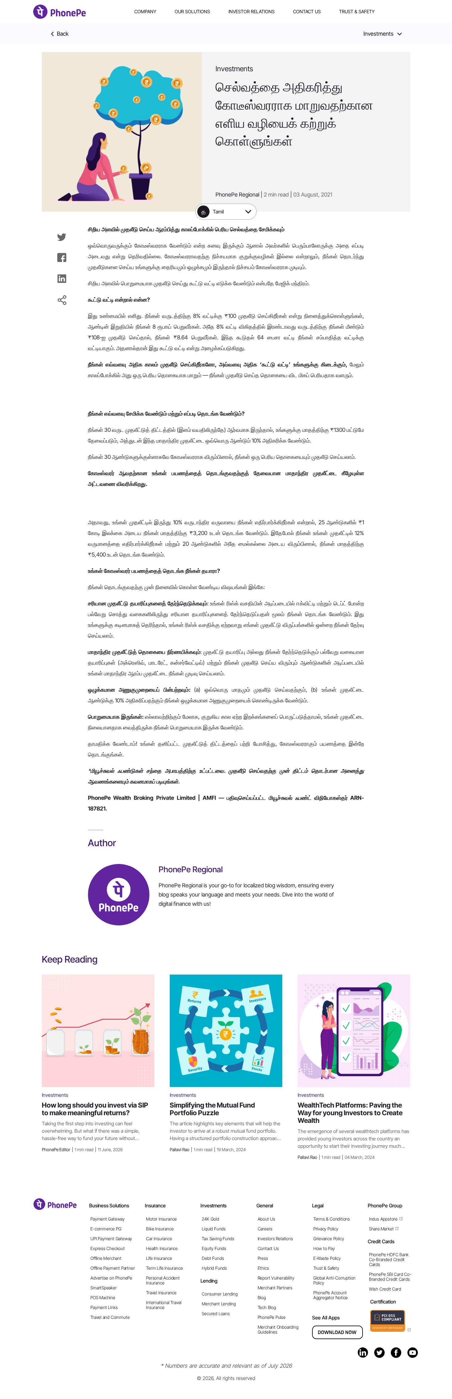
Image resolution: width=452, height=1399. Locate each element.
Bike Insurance (159, 1228)
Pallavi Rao (208, 1149)
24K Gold (210, 1218)
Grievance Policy (328, 1238)
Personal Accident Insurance (163, 1280)
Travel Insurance (161, 1292)
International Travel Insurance (163, 1305)
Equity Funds (214, 1248)
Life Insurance (159, 1258)
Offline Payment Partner (112, 1268)
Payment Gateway (107, 1218)
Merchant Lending (219, 1303)
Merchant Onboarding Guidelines (278, 1329)
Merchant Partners (275, 1287)
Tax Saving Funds (218, 1238)
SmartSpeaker (103, 1287)
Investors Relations (275, 1238)
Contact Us (307, 11)
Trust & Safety (357, 11)
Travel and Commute (109, 1317)
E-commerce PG (105, 1228)
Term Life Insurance (164, 1268)
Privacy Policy (325, 1228)
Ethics (263, 1268)
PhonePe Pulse (272, 1317)
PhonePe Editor (82, 1149)
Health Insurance (162, 1248)
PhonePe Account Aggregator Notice (330, 1295)
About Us (266, 1218)
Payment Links (103, 1307)
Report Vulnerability (276, 1277)
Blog (262, 1297)
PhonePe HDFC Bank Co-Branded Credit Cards (389, 1259)
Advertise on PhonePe (111, 1277)
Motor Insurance (161, 1218)
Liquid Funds (213, 1228)
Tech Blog (267, 1307)
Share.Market (381, 1228)
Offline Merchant (105, 1258)
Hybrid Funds (214, 1268)
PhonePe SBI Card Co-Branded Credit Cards (390, 1277)
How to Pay (324, 1248)
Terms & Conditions (331, 1218)
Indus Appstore (383, 1218)
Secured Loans (215, 1313)
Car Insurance (159, 1238)
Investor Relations (251, 11)
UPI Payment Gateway (111, 1238)
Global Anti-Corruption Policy (334, 1280)
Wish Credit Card (385, 1289)
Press (263, 1258)
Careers (265, 1228)
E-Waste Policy (327, 1258)
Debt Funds (213, 1258)
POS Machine (102, 1297)
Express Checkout (107, 1248)
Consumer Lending (220, 1293)
